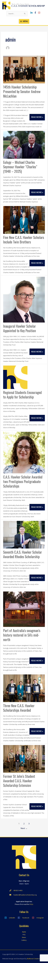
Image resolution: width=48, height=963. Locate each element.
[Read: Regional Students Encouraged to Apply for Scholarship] (15, 377)
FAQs (31, 904)
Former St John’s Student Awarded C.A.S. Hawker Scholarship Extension (19, 781)
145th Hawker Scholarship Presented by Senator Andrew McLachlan (22, 91)
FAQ (24, 935)
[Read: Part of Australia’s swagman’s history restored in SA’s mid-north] (24, 609)
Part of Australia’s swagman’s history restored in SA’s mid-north (21, 635)
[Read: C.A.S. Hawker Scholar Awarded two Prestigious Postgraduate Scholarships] (24, 452)
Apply (24, 932)
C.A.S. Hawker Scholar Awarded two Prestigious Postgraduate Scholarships (22, 481)
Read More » (37, 118)
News (24, 937)
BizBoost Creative (33, 959)
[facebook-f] (36, 12)
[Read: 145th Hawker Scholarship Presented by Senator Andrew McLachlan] (24, 69)
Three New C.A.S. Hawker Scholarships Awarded (18, 708)
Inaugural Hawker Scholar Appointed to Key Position (19, 328)
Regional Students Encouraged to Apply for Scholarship (22, 395)
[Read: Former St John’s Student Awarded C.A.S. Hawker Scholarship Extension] (24, 759)
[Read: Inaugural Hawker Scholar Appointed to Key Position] (24, 299)
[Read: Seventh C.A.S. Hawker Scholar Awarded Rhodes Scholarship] (24, 534)
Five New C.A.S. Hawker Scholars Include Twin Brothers (23, 239)
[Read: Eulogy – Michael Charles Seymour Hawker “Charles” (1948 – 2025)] (24, 145)
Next (24, 828)
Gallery (24, 940)
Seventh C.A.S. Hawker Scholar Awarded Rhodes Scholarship (22, 554)
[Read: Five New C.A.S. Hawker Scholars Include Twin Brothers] (24, 220)
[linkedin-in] (32, 12)
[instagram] (39, 12)
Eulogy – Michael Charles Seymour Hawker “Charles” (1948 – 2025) (20, 167)
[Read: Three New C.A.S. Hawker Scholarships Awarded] (24, 688)
